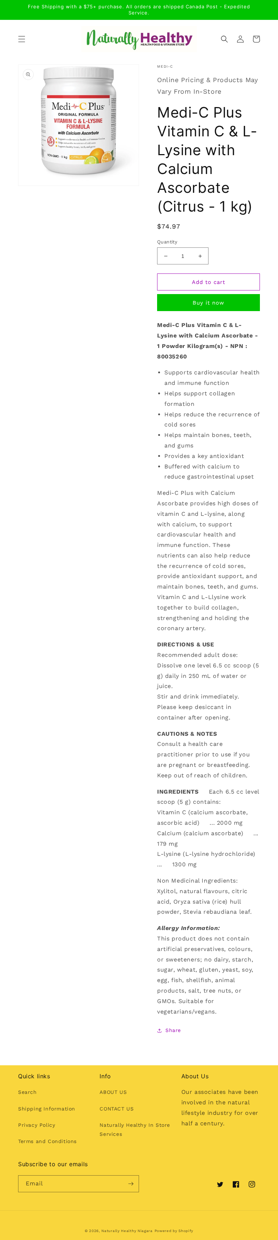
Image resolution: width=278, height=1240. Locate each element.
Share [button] (173, 1030)
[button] (22, 39)
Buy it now (208, 303)
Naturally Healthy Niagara (127, 1231)
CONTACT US (117, 1109)
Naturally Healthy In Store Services (135, 1129)
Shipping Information (46, 1109)
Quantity (167, 242)
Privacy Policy (36, 1125)
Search (27, 1092)
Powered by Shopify (174, 1231)
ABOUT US (113, 1092)
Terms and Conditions (47, 1141)
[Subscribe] (131, 1183)
